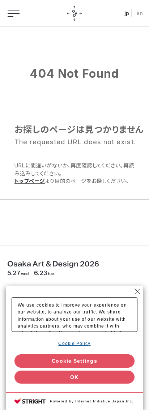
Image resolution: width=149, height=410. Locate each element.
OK (74, 377)
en (139, 13)
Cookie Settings (74, 361)
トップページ (29, 181)
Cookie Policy (74, 343)
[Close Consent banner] (137, 291)
